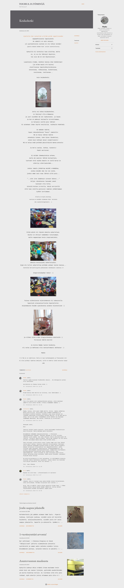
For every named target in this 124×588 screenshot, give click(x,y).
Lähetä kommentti (24, 494)
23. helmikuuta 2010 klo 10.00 (32, 420)
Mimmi (24, 377)
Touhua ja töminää (31, 4)
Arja (24, 470)
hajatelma (76, 42)
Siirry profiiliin (104, 40)
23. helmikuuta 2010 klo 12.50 (32, 466)
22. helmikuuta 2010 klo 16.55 (32, 386)
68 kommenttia (30, 525)
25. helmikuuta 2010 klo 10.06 (32, 490)
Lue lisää (60, 525)
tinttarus (26, 409)
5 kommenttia (29, 579)
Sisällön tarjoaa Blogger (52, 584)
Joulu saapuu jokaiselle (31, 508)
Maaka (24, 390)
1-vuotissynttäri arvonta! (33, 534)
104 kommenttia (30, 552)
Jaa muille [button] (76, 35)
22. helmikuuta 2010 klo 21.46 (32, 395)
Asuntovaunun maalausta (33, 561)
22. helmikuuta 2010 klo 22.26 (32, 405)
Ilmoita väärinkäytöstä (100, 51)
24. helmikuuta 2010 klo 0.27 (32, 475)
